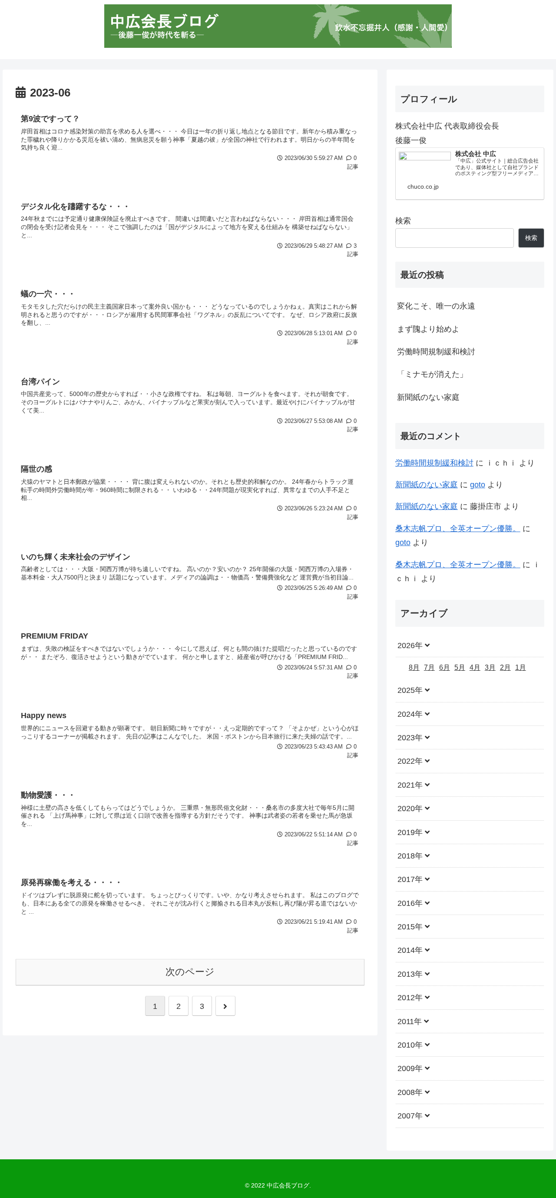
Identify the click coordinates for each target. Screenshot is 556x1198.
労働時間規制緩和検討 (436, 351)
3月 (490, 667)
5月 (459, 667)
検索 (403, 220)
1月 (520, 667)
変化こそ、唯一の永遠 (436, 306)
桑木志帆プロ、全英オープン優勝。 (457, 528)
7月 (429, 667)
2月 (505, 667)
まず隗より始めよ (428, 329)
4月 (475, 667)
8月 (414, 667)
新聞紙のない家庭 (428, 397)
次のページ (190, 971)
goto (477, 484)
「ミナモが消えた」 (432, 374)
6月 (444, 667)
